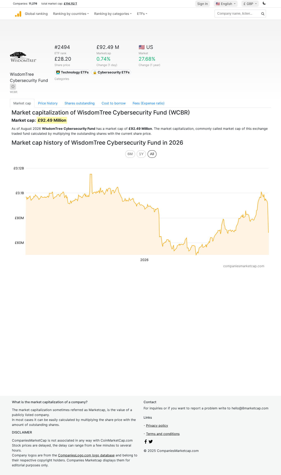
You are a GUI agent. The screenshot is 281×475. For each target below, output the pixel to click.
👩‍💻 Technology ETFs (72, 72)
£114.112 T (70, 3)
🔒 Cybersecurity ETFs (111, 72)
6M (130, 154)
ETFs (141, 14)
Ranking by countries (69, 14)
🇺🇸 (224, 4)
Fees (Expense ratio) (149, 103)
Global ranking (36, 14)
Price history (48, 103)
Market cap (22, 103)
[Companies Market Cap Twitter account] (151, 442)
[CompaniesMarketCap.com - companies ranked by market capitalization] (18, 14)
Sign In (202, 4)
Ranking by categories (111, 14)
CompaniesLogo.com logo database (86, 455)
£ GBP (249, 4)
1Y (141, 154)
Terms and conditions (163, 434)
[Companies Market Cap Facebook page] (146, 442)
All (152, 154)
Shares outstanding (80, 103)
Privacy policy (157, 425)
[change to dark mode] (264, 4)
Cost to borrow (114, 103)
